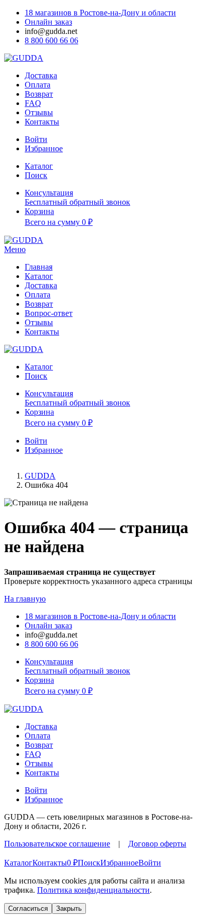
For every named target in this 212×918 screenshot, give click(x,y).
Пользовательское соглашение (57, 843)
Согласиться (28, 908)
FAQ (33, 103)
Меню (15, 249)
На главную (25, 598)
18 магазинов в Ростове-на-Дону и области (100, 12)
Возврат (39, 94)
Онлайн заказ (48, 21)
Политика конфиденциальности (93, 890)
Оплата (37, 84)
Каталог (39, 276)
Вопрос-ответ (49, 313)
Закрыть (69, 908)
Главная (38, 266)
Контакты (42, 121)
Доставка (41, 75)
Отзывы (39, 112)
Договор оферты (157, 843)
